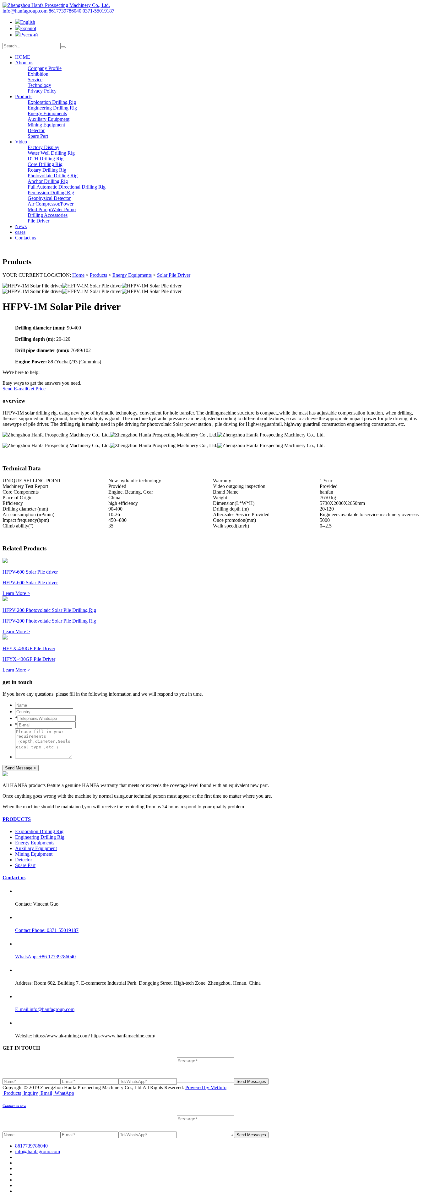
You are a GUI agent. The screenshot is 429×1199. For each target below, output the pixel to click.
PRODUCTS (17, 819)
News (21, 226)
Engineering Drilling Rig (52, 107)
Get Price (36, 388)
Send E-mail (15, 388)
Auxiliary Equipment (48, 119)
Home (78, 275)
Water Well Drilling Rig (51, 153)
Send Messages (251, 1081)
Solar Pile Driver (173, 275)
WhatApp (64, 1093)
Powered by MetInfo (205, 1087)
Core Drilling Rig (45, 164)
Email (46, 1093)
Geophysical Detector (49, 198)
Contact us (25, 237)
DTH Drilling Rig (45, 158)
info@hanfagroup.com (25, 10)
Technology (39, 85)
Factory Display (43, 147)
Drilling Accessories (48, 215)
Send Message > (20, 768)
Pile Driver (38, 220)
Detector (36, 130)
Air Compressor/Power (50, 203)
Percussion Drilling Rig (51, 192)
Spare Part (38, 136)
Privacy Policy (42, 91)
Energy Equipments (47, 113)
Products (23, 96)
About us (24, 62)
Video (21, 141)
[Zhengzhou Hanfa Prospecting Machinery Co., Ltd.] (56, 5)
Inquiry (31, 1093)
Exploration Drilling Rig (52, 102)
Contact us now (14, 1106)
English (27, 22)
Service (35, 79)
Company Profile (45, 68)
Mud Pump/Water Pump (52, 209)
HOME (22, 57)
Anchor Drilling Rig (48, 181)
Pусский (29, 34)
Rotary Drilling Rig (47, 170)
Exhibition (38, 74)
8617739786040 (65, 10)
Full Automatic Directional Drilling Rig (67, 187)
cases (20, 232)
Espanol (28, 28)
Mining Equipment (46, 124)
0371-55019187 (98, 10)
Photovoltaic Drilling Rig (53, 175)
